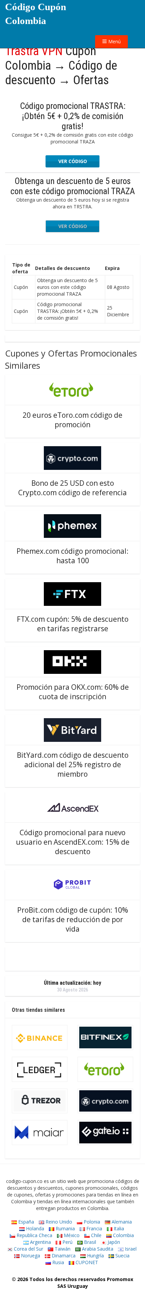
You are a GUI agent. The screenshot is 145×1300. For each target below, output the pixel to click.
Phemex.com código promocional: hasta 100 (72, 555)
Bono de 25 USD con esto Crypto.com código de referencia (72, 487)
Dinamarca (63, 1255)
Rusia (57, 1262)
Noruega (30, 1255)
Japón (113, 1242)
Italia (118, 1228)
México (71, 1235)
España (25, 1221)
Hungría (95, 1255)
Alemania (121, 1221)
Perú (66, 1242)
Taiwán (61, 1249)
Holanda (34, 1228)
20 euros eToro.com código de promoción (72, 419)
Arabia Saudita (97, 1249)
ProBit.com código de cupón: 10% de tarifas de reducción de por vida (72, 919)
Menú (114, 41)
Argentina (40, 1242)
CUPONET (86, 1262)
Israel (130, 1249)
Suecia (121, 1255)
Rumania (64, 1228)
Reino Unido (58, 1221)
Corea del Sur (27, 1249)
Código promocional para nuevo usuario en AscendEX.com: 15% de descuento (72, 842)
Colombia (123, 1235)
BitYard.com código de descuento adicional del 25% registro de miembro (72, 764)
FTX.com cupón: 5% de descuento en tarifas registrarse (72, 623)
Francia (93, 1228)
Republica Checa (33, 1235)
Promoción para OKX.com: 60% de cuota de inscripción (73, 691)
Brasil (89, 1242)
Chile (96, 1235)
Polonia (91, 1221)
